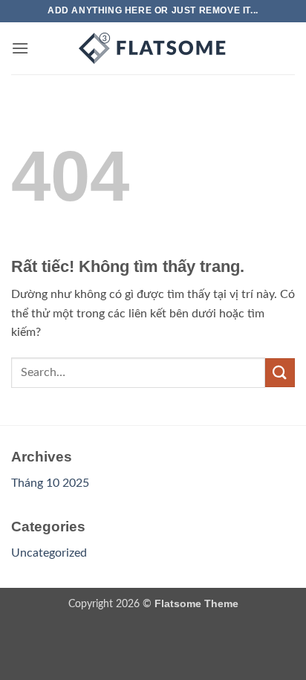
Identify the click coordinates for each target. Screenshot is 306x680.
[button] (20, 48)
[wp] (153, 48)
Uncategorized (49, 553)
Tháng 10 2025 (50, 483)
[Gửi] (280, 372)
